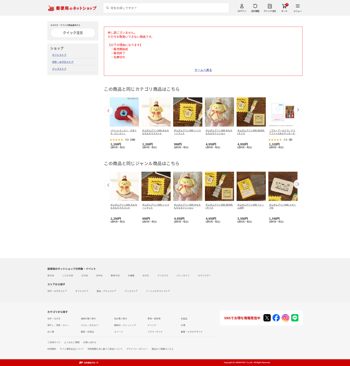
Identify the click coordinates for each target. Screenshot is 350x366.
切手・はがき (54, 318)
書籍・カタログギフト (192, 331)
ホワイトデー (204, 275)
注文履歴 (255, 10)
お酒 (183, 325)
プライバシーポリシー (137, 348)
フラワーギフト (155, 331)
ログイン (242, 10)
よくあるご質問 (71, 342)
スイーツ (118, 331)
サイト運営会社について (72, 348)
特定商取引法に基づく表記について (105, 348)
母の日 (50, 275)
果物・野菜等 (154, 318)
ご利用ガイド (54, 342)
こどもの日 (67, 275)
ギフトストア (59, 55)
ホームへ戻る (203, 70)
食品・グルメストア (106, 290)
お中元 (99, 275)
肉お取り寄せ (120, 318)
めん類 (50, 331)
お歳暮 (131, 275)
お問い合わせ (89, 342)
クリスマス (162, 275)
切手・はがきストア (62, 62)
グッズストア (59, 68)
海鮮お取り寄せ (88, 318)
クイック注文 (270, 10)
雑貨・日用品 (87, 331)
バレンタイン (183, 275)
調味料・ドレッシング (125, 325)
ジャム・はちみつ (89, 325)
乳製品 (184, 318)
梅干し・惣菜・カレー (58, 325)
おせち (146, 275)
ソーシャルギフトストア (158, 290)
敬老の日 (115, 275)
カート (284, 10)
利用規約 (51, 348)
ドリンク (151, 325)
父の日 (84, 275)
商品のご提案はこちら (163, 348)
